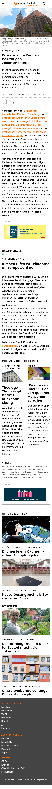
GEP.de (5, 761)
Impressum (42, 780)
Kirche (5, 467)
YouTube (5, 714)
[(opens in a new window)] (25, 232)
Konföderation (10, 346)
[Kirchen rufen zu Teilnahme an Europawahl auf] (26, 254)
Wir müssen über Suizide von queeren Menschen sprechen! (38, 393)
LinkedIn (5, 728)
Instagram (7, 710)
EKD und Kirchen (36, 94)
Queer (31, 366)
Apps (4, 752)
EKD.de (5, 764)
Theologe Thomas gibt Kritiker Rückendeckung (13, 395)
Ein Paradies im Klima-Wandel (20, 640)
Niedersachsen (17, 467)
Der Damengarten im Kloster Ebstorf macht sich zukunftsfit (25, 647)
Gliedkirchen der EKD (13, 768)
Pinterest (6, 717)
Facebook (6, 707)
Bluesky (5, 721)
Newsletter (7, 742)
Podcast (5, 749)
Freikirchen (7, 771)
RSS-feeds (7, 738)
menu (3, 3)
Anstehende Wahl (13, 259)
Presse (19, 780)
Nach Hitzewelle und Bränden (21, 687)
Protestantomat (10, 745)
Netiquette (10, 780)
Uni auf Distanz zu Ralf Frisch (11, 367)
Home (4, 101)
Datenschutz (29, 780)
